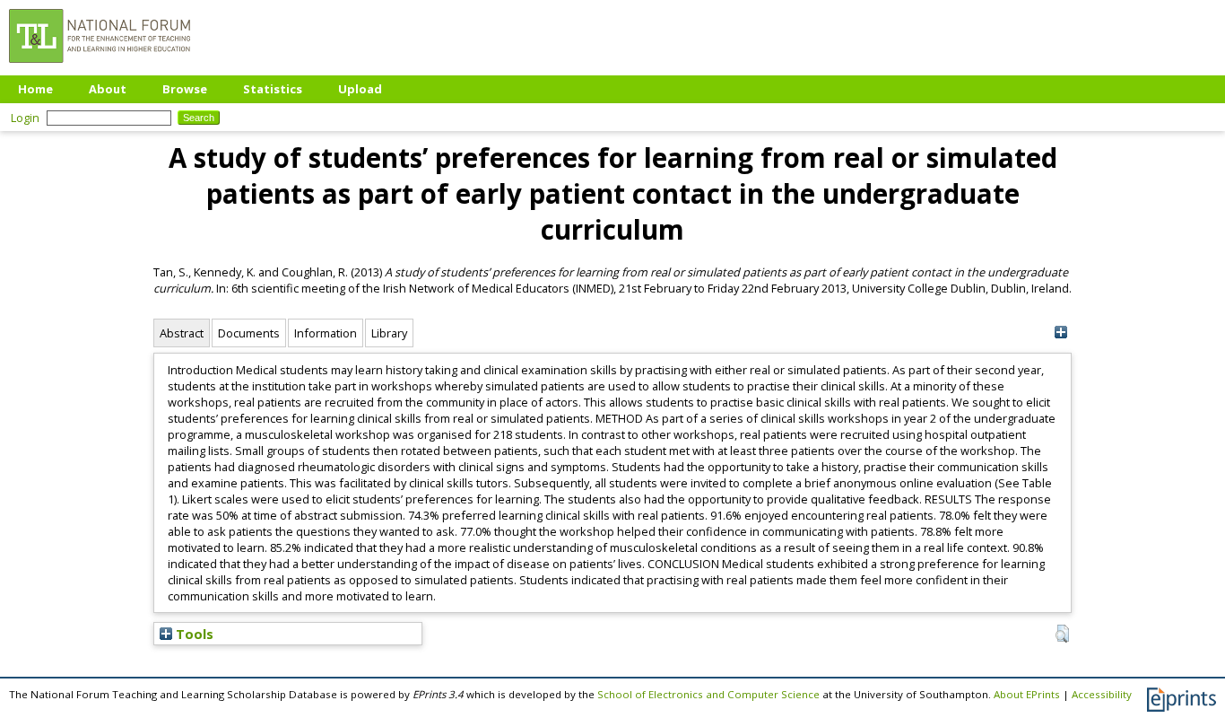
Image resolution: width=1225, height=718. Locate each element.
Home (35, 89)
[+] (1060, 332)
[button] (1062, 634)
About (107, 89)
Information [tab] (325, 333)
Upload (360, 89)
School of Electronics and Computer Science (708, 694)
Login (25, 117)
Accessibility (1102, 694)
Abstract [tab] (182, 333)
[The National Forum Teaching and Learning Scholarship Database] (99, 67)
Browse (184, 89)
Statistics (272, 89)
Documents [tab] (249, 333)
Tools (192, 634)
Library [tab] (389, 333)
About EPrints (1027, 694)
